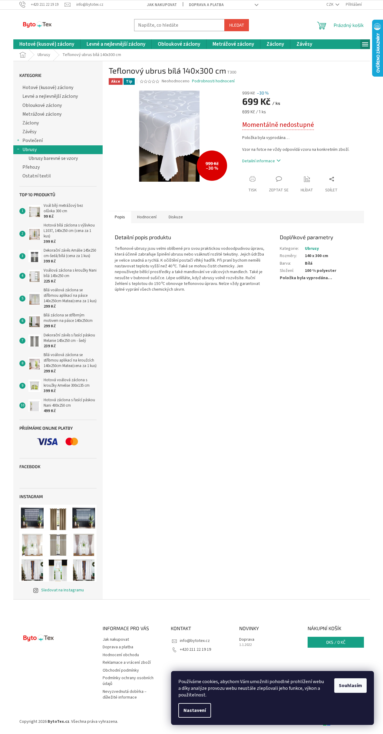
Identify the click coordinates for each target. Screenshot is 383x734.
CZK (330, 4)
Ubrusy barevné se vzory (53, 158)
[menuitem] (46, 44)
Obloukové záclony (42, 105)
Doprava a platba (206, 5)
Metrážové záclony (41, 114)
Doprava (246, 640)
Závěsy (29, 131)
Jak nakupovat (162, 5)
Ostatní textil (36, 176)
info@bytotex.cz (195, 641)
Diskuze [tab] (176, 217)
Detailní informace (258, 161)
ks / (335, 642)
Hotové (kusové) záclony (47, 87)
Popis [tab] (120, 217)
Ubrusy (29, 149)
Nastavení (194, 710)
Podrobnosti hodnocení (213, 81)
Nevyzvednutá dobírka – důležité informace (125, 694)
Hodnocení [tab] (147, 217)
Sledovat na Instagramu (62, 590)
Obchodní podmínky (121, 670)
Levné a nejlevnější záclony (50, 96)
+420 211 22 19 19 (195, 649)
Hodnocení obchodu (121, 655)
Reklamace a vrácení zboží (127, 663)
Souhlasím (350, 685)
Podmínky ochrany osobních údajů (128, 681)
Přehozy (31, 167)
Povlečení (32, 140)
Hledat (236, 25)
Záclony (30, 123)
